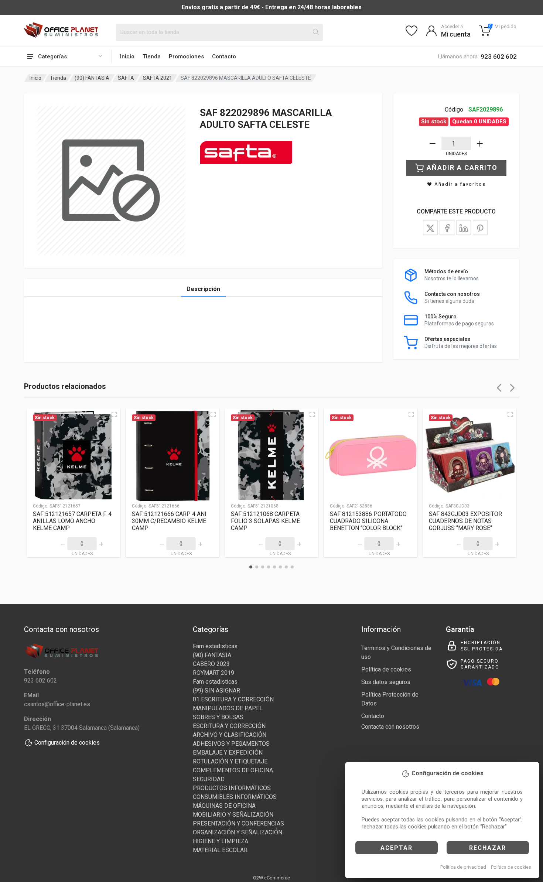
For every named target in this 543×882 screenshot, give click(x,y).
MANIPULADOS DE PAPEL (228, 708)
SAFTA (126, 78)
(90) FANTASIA (92, 78)
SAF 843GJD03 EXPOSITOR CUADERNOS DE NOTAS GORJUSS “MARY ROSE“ (465, 520)
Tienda (152, 56)
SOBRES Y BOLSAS (218, 717)
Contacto (224, 56)
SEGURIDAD (209, 779)
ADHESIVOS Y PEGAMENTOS (231, 743)
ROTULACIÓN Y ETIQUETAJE (230, 761)
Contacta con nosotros (390, 726)
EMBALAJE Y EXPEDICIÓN (228, 752)
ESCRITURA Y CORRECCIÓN (229, 725)
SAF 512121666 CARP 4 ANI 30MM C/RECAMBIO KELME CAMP (169, 520)
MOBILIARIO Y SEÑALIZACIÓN (233, 814)
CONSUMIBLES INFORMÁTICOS (235, 796)
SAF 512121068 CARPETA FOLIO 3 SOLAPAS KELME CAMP (265, 520)
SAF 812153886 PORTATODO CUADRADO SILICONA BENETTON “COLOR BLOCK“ (368, 520)
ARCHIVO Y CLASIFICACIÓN (229, 734)
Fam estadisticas (215, 646)
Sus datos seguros (385, 682)
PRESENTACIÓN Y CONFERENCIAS (238, 823)
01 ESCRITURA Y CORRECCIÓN (233, 699)
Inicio (127, 56)
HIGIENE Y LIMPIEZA (220, 841)
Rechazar (487, 847)
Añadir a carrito (462, 167)
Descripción (203, 289)
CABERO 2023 (211, 663)
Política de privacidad (463, 867)
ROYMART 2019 (213, 672)
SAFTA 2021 (157, 78)
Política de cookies (511, 867)
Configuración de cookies (67, 742)
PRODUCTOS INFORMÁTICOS (232, 788)
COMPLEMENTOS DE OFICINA (233, 770)
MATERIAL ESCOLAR (220, 850)
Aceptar (396, 847)
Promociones (186, 56)
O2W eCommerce (271, 878)
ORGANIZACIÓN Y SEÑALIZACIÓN (237, 832)
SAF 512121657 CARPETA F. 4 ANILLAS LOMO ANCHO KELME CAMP (72, 520)
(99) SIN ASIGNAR (216, 690)
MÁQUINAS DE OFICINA (224, 805)
